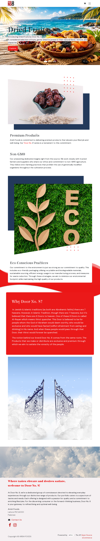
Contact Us (16, 520)
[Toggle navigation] (89, 3)
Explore (50, 45)
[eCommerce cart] (84, 3)
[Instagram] (15, 525)
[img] (4, 36)
